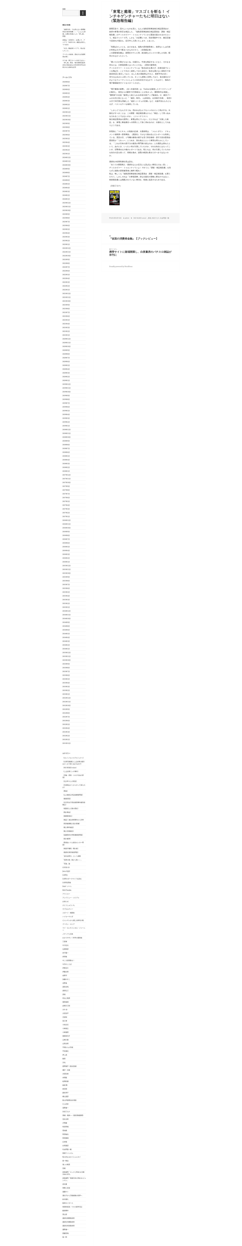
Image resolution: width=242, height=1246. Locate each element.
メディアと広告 (67, 934)
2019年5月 (66, 411)
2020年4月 (66, 369)
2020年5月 (66, 365)
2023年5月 (66, 229)
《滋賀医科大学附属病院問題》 (73, 835)
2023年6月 (66, 225)
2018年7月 (66, 448)
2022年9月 (66, 259)
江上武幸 (65, 1104)
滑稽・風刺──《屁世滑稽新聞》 (73, 1115)
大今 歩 (64, 1009)
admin (127, 218)
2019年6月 (66, 407)
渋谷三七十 (66, 1112)
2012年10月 (66, 705)
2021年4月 (66, 324)
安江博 (64, 1021)
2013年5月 (66, 679)
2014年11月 (66, 615)
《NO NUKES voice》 (69, 768)
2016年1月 (66, 562)
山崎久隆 (65, 1040)
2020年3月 (66, 373)
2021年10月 (66, 301)
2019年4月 (66, 414)
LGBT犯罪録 (66, 882)
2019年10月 (66, 392)
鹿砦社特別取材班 (68, 1226)
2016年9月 (66, 532)
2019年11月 (66, 388)
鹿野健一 (65, 1229)
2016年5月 (66, 547)
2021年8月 (66, 309)
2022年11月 (66, 252)
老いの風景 (66, 1164)
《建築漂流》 (67, 799)
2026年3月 (66, 101)
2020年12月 (66, 339)
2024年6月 (66, 180)
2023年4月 (66, 233)
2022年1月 (66, 290)
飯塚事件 (65, 1211)
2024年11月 (66, 161)
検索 (64, 9)
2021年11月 (66, 297)
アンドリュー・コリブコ (70, 898)
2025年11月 (66, 116)
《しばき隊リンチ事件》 (70, 771)
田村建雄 (65, 1138)
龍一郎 (64, 1237)
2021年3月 (66, 327)
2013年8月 (66, 668)
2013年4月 (66, 683)
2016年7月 (66, 539)
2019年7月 (66, 403)
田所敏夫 (65, 1134)
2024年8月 (66, 172)
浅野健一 (65, 1108)
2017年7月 (66, 494)
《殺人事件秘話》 (68, 827)
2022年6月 (66, 271)
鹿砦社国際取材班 (68, 1218)
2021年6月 (66, 316)
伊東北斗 (65, 968)
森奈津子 (65, 1093)
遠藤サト (65, 1192)
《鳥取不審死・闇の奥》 (70, 848)
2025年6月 (66, 135)
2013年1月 (66, 694)
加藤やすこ (66, 979)
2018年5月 (66, 456)
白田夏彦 (65, 1146)
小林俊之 (65, 1028)
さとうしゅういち (68, 905)
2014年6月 (66, 630)
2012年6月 (66, 721)
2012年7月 (66, 717)
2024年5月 (66, 184)
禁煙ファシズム (67, 1153)
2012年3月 (66, 732)
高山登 (64, 1214)
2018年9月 (66, 441)
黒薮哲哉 (65, 1233)
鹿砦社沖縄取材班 (68, 1222)
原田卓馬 (65, 987)
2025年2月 (66, 150)
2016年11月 (66, 524)
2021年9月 (66, 305)
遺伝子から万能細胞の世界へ (72, 1195)
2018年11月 (66, 433)
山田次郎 (65, 1043)
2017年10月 (66, 482)
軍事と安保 (66, 1188)
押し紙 (64, 1055)
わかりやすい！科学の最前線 (72, 938)
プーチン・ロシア (68, 924)
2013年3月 (66, 687)
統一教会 (65, 1161)
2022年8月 (66, 263)
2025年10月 (66, 120)
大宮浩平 (65, 1013)
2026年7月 (66, 86)
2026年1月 (66, 108)
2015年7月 (66, 584)
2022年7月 (66, 267)
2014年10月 (66, 618)
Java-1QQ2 (66, 871)
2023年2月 (66, 241)
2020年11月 (66, 343)
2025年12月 (66, 112)
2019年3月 (66, 418)
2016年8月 (66, 535)
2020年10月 (66, 346)
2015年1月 (66, 607)
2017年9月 (66, 486)
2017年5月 (66, 501)
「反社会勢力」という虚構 (71, 856)
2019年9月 (66, 395)
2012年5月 (66, 724)
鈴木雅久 (65, 1199)
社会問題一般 (67, 1149)
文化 (64, 1062)
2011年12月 (66, 743)
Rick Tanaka (66, 890)
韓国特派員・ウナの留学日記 (72, 1207)
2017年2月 (66, 513)
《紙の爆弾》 (67, 839)
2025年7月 (66, 131)
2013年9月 (66, 664)
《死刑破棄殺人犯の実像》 (71, 824)
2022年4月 (66, 278)
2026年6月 (66, 89)
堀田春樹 (65, 1002)
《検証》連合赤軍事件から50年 (73, 820)
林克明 (64, 1089)
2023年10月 (66, 210)
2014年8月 (66, 626)
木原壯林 (65, 1074)
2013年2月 (66, 690)
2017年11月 (66, 479)
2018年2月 (66, 467)
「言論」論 (66, 864)
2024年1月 (66, 199)
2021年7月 (66, 312)
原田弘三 (65, 991)
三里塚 (64, 941)
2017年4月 (66, 505)
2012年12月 (66, 698)
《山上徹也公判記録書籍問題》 (73, 795)
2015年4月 (66, 596)
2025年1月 (66, 154)
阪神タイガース (67, 1203)
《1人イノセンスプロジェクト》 (73, 758)
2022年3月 (66, 282)
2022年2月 (66, 286)
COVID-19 (65, 867)
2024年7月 (66, 176)
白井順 (64, 1142)
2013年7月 (66, 671)
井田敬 (64, 957)
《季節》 (65, 791)
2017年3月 (66, 509)
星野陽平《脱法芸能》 (70, 1066)
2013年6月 (66, 675)
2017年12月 (66, 475)
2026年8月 (66, 82)
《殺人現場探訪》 (68, 831)
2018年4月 (66, 460)
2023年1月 (66, 244)
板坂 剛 (64, 1085)
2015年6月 (66, 588)
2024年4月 (66, 188)
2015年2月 (66, 603)
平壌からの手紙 (67, 1047)
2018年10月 (66, 437)
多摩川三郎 (66, 1006)
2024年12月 (66, 157)
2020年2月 (66, 377)
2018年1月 (66, 471)
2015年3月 (66, 600)
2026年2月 (66, 104)
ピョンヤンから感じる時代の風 (73, 920)
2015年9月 (66, 577)
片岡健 (64, 1123)
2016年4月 (66, 550)
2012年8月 (66, 713)
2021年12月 (66, 293)
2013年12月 (66, 652)
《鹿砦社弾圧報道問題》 (70, 852)
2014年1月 (66, 649)
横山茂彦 (65, 1096)
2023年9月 (66, 214)
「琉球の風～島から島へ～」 (72, 860)
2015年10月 (66, 573)
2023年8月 (66, 218)
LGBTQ (64, 875)
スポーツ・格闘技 (68, 913)
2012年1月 (66, 739)
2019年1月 (66, 426)
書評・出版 (66, 1070)
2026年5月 (66, 93)
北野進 (64, 983)
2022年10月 (66, 256)
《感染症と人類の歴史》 (70, 808)
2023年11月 (66, 207)
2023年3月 (66, 237)
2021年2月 (66, 331)
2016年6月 (66, 543)
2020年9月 (66, 350)
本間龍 (64, 1077)
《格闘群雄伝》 (67, 816)
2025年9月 (66, 123)
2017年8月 (66, 490)
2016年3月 (66, 554)
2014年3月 (66, 641)
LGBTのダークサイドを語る (71, 879)
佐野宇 (64, 975)
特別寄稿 (65, 1127)
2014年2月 (66, 645)
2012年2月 (66, 736)
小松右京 (65, 1025)
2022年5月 (66, 275)
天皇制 (64, 1017)
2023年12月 (66, 203)
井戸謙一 (65, 953)
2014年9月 (66, 622)
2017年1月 (66, 516)
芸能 (64, 1168)
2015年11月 (66, 569)
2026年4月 (66, 97)
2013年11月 (66, 656)
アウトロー (66, 894)
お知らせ (65, 901)
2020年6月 (66, 361)
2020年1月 (66, 380)
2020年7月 (66, 358)
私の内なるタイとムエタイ (71, 1157)
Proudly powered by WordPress (120, 266)
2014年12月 (66, 611)
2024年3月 (66, 191)
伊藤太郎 (65, 972)
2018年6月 (66, 452)
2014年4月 (66, 637)
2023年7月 (66, 222)
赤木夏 (64, 1184)
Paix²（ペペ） (67, 886)
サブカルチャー (67, 909)
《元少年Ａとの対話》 (70, 781)
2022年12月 (66, 248)
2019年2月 (66, 422)
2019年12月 (66, 384)
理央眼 (64, 1130)
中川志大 (65, 945)
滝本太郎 (65, 1119)
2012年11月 (66, 702)
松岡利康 (65, 1081)
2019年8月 (66, 399)
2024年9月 (66, 169)
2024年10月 (66, 165)
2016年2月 (66, 558)
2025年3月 (66, 146)
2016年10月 (66, 528)
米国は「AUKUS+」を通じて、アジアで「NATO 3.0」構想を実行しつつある (74, 42)
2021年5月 (66, 320)
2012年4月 (66, 728)
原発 (64, 994)
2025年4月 (66, 142)
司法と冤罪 (66, 998)
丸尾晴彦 (65, 949)
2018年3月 (66, 464)
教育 (64, 1059)
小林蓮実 (65, 1032)
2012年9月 (66, 709)
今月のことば (67, 964)
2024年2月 (66, 195)
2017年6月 (66, 498)
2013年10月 (66, 660)
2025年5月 (66, 138)
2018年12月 (66, 429)
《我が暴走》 (67, 812)
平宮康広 (65, 1051)
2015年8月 (66, 581)
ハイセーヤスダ (67, 916)
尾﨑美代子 (66, 1036)
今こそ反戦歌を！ (68, 960)
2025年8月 (66, 127)
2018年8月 (66, 445)
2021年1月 (66, 335)
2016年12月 (66, 520)
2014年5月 (66, 634)
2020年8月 (66, 354)
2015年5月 (66, 592)
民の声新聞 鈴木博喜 (69, 1100)
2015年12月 (66, 566)
